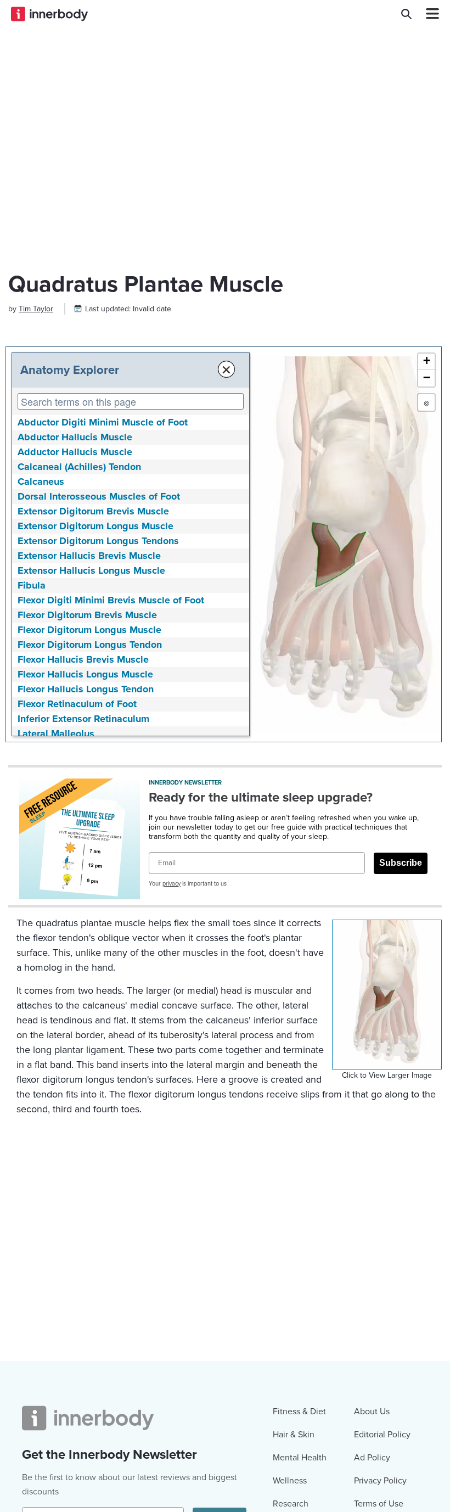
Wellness (290, 1480)
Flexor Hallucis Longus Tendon (86, 689)
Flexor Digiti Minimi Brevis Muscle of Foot (111, 600)
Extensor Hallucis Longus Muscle (91, 570)
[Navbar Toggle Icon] (428, 14)
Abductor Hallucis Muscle (75, 437)
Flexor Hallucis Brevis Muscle (83, 659)
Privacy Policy (380, 1480)
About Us (372, 1411)
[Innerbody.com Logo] (49, 13)
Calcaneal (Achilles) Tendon (79, 467)
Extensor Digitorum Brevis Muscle (93, 511)
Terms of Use (378, 1503)
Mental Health (300, 1457)
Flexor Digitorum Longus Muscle (89, 630)
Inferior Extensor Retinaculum (83, 719)
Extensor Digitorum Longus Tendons (98, 541)
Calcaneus (41, 481)
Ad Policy (372, 1457)
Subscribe (400, 862)
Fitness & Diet (299, 1411)
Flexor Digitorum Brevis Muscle (87, 615)
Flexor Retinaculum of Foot (77, 704)
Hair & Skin (293, 1434)
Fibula (32, 585)
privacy (171, 883)
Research (290, 1503)
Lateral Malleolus (56, 733)
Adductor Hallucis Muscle (75, 452)
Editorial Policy (382, 1434)
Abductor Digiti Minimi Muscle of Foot (103, 422)
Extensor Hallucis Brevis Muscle (89, 556)
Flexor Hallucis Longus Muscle (85, 674)
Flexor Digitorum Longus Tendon (90, 645)
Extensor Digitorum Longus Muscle (95, 526)
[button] (426, 362)
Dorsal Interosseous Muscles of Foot (99, 496)
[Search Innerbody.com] (406, 14)
